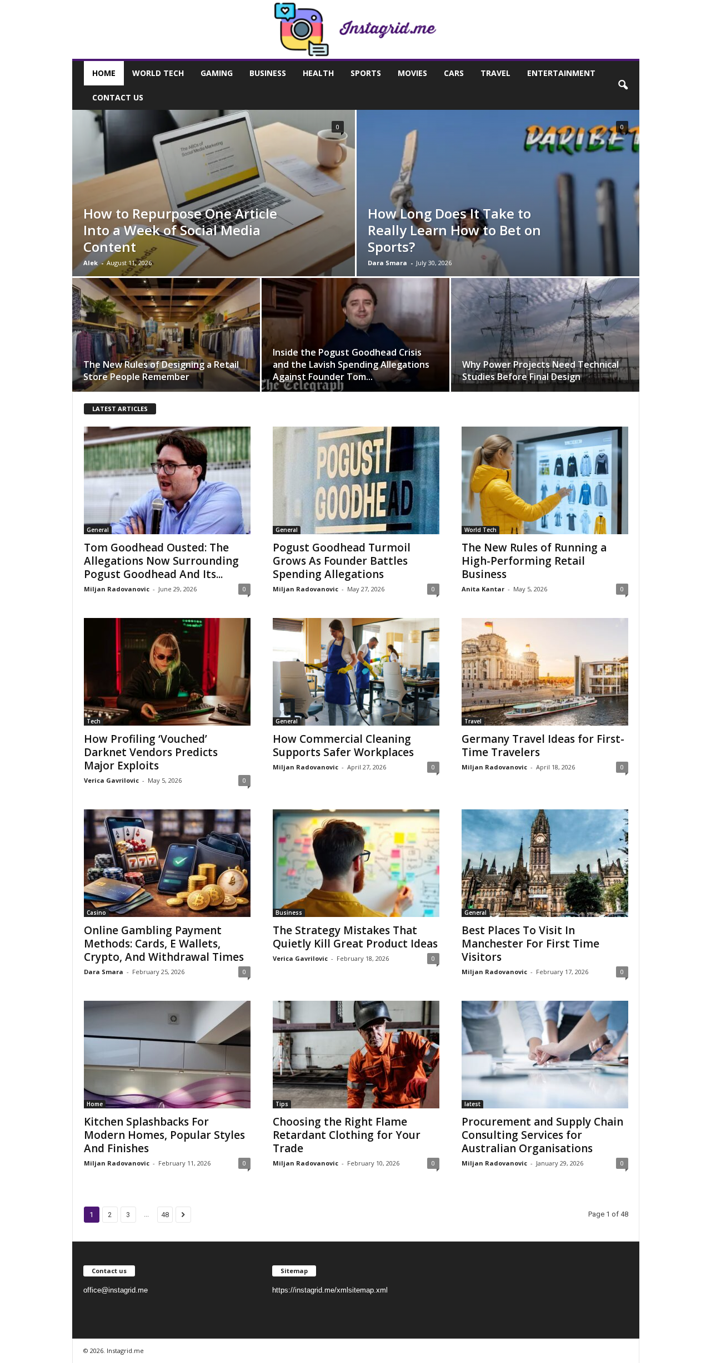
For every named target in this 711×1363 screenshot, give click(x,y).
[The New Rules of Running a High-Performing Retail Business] (545, 480)
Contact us (117, 97)
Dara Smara (387, 263)
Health (318, 73)
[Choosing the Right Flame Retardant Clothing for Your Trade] (356, 1054)
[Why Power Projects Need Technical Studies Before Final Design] (545, 338)
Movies (412, 73)
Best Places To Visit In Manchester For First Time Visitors (530, 943)
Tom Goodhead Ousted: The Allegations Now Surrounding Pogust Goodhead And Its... (161, 560)
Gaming (217, 73)
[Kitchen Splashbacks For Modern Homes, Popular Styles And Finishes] (167, 1054)
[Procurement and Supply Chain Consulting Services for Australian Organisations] (545, 1054)
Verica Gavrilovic (111, 780)
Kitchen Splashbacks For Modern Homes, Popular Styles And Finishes (164, 1135)
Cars (454, 73)
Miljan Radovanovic (116, 589)
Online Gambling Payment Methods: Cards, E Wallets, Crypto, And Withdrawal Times (164, 943)
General (98, 530)
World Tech (158, 73)
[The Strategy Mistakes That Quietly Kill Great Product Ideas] (356, 863)
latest (472, 1104)
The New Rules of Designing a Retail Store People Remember (161, 370)
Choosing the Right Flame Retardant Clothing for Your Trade (346, 1135)
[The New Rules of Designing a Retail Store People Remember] (166, 338)
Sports (366, 73)
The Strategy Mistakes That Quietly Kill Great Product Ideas (355, 937)
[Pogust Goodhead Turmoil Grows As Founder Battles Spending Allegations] (356, 480)
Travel (495, 73)
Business (267, 73)
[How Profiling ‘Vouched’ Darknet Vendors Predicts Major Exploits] (167, 672)
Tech (94, 721)
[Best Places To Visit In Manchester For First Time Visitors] (545, 863)
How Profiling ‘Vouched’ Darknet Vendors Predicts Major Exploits (151, 752)
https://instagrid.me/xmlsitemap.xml (330, 1290)
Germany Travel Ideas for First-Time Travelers (543, 745)
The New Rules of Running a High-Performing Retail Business (534, 560)
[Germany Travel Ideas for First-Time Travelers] (545, 672)
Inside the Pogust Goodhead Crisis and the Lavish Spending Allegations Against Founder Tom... (351, 364)
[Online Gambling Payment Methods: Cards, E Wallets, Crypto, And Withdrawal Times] (167, 863)
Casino (96, 912)
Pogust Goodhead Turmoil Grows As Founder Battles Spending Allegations (341, 560)
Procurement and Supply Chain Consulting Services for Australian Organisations (542, 1135)
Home (104, 73)
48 (165, 1214)
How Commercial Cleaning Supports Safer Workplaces (343, 745)
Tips (282, 1104)
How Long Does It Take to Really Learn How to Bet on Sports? (454, 230)
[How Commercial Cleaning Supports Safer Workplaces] (356, 672)
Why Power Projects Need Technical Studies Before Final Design (540, 370)
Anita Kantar (483, 589)
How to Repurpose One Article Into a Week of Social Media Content (180, 230)
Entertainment (561, 73)
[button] (622, 85)
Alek (90, 263)
